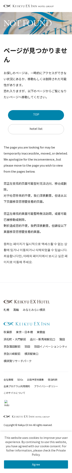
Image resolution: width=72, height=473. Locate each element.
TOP (36, 114)
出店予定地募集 (35, 379)
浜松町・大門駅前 (15, 339)
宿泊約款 (52, 379)
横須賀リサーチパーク (18, 361)
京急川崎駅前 (12, 354)
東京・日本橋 (24, 332)
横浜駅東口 (31, 354)
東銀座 (41, 332)
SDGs (20, 379)
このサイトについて (14, 392)
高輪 (16, 310)
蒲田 (62, 339)
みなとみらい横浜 (34, 310)
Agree (36, 464)
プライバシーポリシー (46, 386)
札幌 (6, 310)
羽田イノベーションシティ (50, 346)
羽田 (27, 346)
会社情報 (8, 379)
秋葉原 (8, 332)
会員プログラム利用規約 (17, 386)
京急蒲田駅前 (12, 346)
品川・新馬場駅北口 (42, 339)
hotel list (36, 128)
